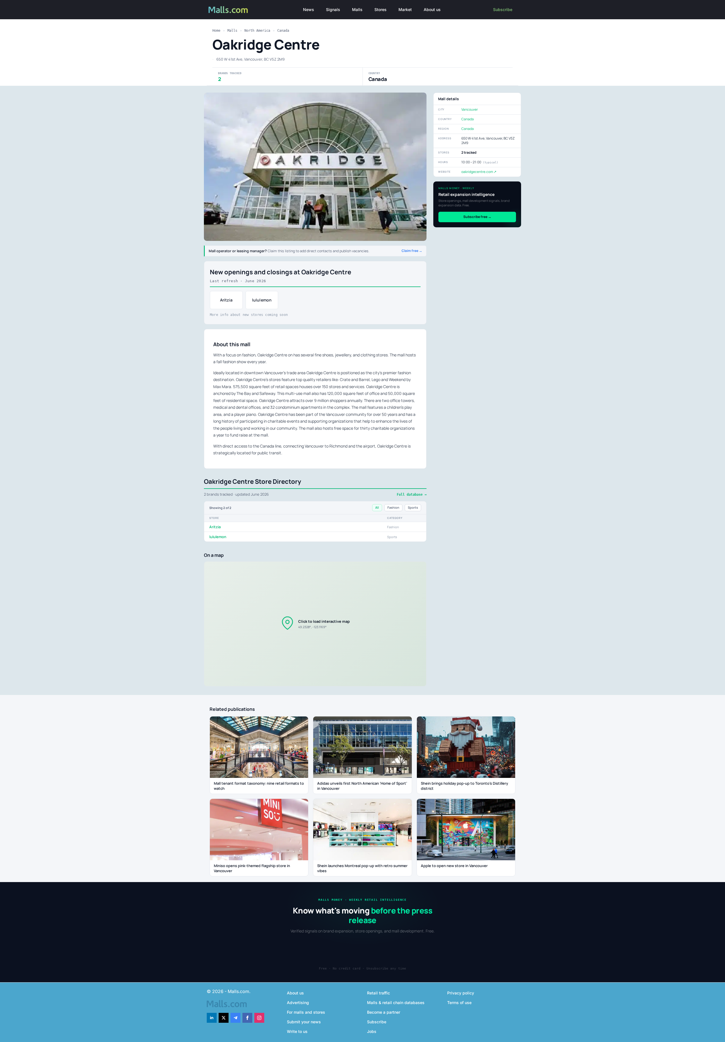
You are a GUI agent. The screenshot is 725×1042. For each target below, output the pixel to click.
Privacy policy (460, 992)
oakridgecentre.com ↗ (478, 171)
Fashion (393, 507)
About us (432, 9)
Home (216, 31)
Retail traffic (378, 992)
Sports (413, 507)
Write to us (297, 1031)
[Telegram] (235, 1018)
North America (257, 31)
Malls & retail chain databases (396, 1002)
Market (405, 9)
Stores (380, 9)
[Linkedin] (212, 1018)
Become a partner (383, 1012)
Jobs (371, 1031)
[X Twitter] (224, 1018)
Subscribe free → (477, 216)
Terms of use (459, 1002)
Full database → (412, 495)
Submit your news (304, 1021)
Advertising (298, 1002)
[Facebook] (247, 1018)
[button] (315, 623)
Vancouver (469, 109)
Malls (357, 9)
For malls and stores (306, 1012)
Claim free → (412, 251)
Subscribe (502, 9)
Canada (283, 31)
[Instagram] (259, 1018)
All (377, 507)
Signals (333, 9)
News (308, 9)
